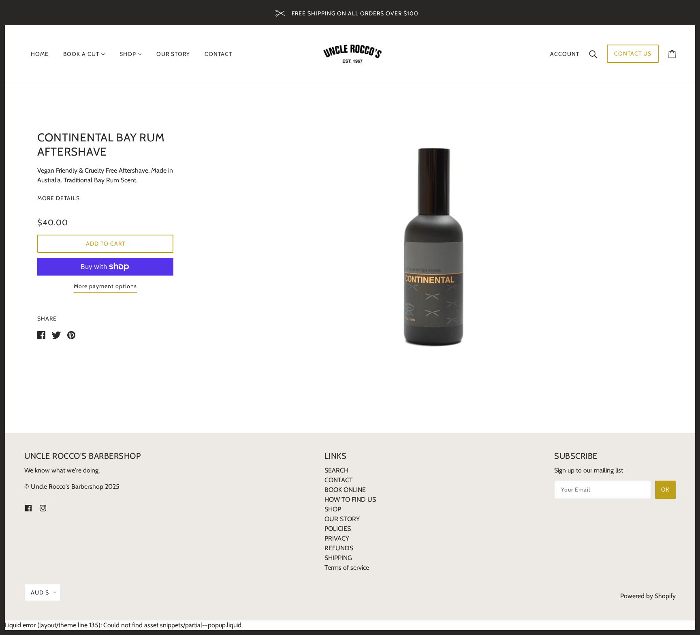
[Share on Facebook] (41, 334)
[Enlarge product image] (431, 243)
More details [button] (58, 198)
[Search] (593, 54)
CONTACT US (632, 53)
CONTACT (338, 480)
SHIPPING (338, 558)
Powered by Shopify (648, 596)
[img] (28, 508)
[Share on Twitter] (56, 334)
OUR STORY (342, 519)
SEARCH (336, 470)
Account (564, 54)
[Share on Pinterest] (71, 334)
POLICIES (337, 528)
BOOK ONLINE (345, 490)
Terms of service (346, 567)
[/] (352, 53)
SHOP (332, 509)
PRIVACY (336, 538)
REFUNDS (338, 548)
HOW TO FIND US (350, 499)
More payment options (105, 286)
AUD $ (40, 592)
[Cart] (672, 54)
